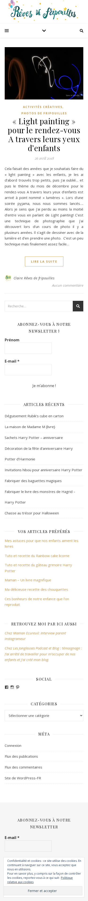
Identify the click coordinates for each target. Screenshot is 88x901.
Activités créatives (42, 107)
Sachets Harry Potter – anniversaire (34, 437)
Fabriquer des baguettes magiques (33, 480)
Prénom (12, 340)
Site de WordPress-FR (23, 778)
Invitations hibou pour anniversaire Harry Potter (43, 469)
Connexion (13, 745)
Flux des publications (21, 756)
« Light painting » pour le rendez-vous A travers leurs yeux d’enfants (44, 134)
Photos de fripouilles (44, 113)
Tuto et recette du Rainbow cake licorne (37, 555)
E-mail (12, 361)
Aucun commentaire (67, 285)
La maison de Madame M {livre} (30, 426)
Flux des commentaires (23, 767)
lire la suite (44, 261)
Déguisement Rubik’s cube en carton (34, 415)
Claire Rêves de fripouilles (34, 278)
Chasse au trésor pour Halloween (32, 513)
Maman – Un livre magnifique (28, 580)
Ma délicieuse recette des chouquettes (37, 589)
